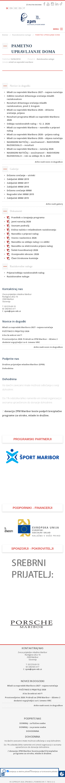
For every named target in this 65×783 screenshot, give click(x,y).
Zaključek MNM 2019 (18, 179)
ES (20, 8)
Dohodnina (7, 368)
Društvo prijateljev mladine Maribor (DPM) (23, 364)
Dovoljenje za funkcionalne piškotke (44, 771)
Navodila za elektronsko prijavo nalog (32, 246)
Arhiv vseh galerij (54, 204)
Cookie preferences (62, 774)
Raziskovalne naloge (21, 35)
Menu (56, 29)
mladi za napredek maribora (21, 62)
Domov (5, 35)
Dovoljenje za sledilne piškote (19, 771)
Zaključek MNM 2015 (18, 198)
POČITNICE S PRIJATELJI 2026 (15, 331)
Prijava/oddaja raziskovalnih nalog (25, 272)
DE (15, 8)
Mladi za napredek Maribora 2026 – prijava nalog (33, 134)
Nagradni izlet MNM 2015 (20, 194)
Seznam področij (20, 225)
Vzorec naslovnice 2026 (23, 237)
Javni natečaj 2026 (21, 221)
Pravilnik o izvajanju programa (27, 217)
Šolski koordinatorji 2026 (24, 250)
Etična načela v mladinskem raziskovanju (33, 229)
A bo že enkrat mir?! (12, 335)
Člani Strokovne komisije (24, 258)
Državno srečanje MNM (19, 190)
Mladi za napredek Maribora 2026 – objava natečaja (35, 138)
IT (24, 8)
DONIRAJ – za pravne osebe (32, 727)
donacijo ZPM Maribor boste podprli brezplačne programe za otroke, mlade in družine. (33, 752)
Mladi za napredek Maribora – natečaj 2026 (30, 148)
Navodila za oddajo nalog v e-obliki (30, 241)
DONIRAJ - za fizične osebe (33, 723)
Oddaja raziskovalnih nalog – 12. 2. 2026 (28, 123)
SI (7, 8)
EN (11, 8)
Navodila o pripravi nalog (25, 233)
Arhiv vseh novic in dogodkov (49, 162)
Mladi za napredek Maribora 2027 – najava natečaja (35, 92)
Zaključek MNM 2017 (18, 182)
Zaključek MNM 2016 (18, 186)
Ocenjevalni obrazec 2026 (25, 254)
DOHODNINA (32, 731)
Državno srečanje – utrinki (21, 175)
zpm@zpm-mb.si (12, 311)
